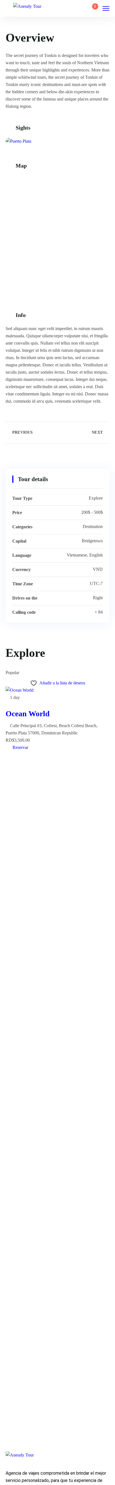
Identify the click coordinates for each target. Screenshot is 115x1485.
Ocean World (28, 713)
